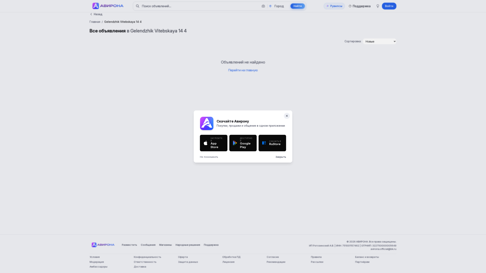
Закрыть (280, 156)
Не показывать (209, 156)
